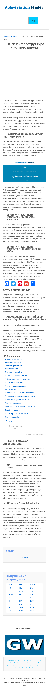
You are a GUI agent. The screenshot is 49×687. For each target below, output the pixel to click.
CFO (10, 598)
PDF (10, 607)
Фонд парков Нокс (15, 427)
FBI (9, 588)
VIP (31, 604)
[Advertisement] (24, 75)
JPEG (21, 607)
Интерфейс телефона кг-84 (16, 376)
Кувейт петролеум (12, 410)
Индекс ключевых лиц (14, 383)
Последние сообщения (24, 628)
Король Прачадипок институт (17, 399)
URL (21, 594)
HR (31, 598)
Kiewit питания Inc (12, 417)
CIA (20, 588)
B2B (21, 611)
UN (31, 588)
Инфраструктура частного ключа (18, 379)
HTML (11, 594)
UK (20, 585)
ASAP (32, 607)
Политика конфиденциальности (32, 682)
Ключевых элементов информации (19, 392)
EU (9, 591)
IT (9, 601)
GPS (32, 601)
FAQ (21, 604)
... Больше (8, 421)
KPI (20, 36)
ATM (21, 591)
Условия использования (12, 682)
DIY (20, 601)
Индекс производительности (16, 414)
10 (11, 663)
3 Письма (13, 36)
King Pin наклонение (13, 403)
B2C (32, 611)
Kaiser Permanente (34, 434)
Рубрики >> (12, 660)
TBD (10, 611)
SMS (32, 591)
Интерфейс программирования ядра (20, 396)
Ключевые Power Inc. (13, 372)
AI (20, 598)
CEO (32, 594)
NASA (32, 585)
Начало (6, 36)
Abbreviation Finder (20, 678)
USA (10, 585)
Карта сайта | (32, 678)
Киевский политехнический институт (20, 407)
